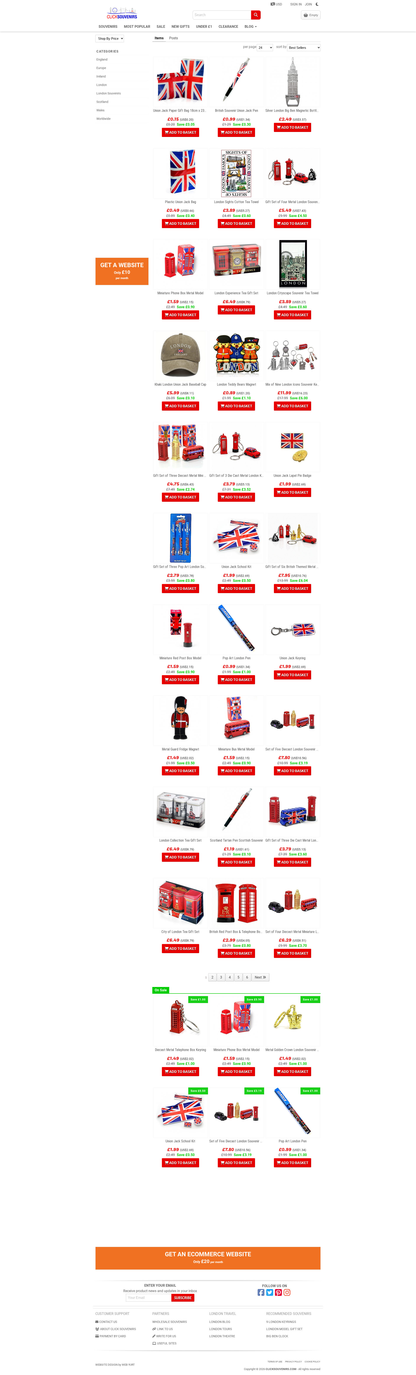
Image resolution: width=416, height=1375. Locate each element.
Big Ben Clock (277, 1336)
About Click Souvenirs (118, 1329)
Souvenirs (108, 27)
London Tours (220, 1329)
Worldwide (103, 118)
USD (278, 4)
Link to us (165, 1329)
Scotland (102, 102)
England (101, 59)
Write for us (166, 1336)
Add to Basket (182, 132)
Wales (100, 110)
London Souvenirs (108, 93)
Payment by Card (113, 1336)
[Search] (256, 15)
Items (159, 38)
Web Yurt (128, 1364)
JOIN (308, 4)
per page (249, 47)
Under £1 (204, 27)
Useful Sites (166, 1343)
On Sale (161, 990)
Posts (173, 38)
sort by (281, 47)
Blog (249, 27)
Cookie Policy (312, 1361)
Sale (161, 27)
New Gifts (181, 27)
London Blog (219, 1322)
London (101, 85)
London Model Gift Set (284, 1329)
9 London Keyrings (281, 1322)
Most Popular (137, 27)
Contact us (108, 1322)
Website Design (106, 1364)
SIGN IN (296, 4)
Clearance (228, 27)
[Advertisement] (122, 192)
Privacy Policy (293, 1361)
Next (259, 977)
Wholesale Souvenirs (169, 1322)
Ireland (101, 76)
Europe (101, 68)
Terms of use (275, 1361)
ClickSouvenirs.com (281, 1369)
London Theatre (222, 1336)
